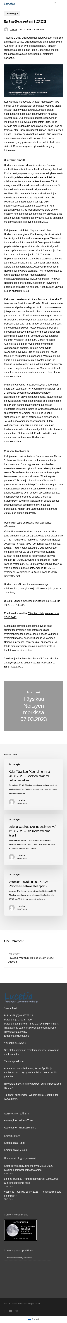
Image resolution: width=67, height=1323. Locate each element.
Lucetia (13, 29)
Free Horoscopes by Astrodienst (19, 1258)
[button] (61, 3)
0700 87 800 (25, 1019)
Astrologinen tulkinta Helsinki (20, 1127)
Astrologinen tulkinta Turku (19, 1120)
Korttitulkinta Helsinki (15, 1150)
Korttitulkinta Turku (14, 1143)
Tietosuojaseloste (14, 1061)
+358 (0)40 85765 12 (21, 1015)
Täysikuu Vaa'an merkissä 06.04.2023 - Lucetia (31, 959)
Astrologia (12, 13)
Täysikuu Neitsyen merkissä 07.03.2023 (33, 706)
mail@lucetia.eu (20, 1035)
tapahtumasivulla (46, 1027)
